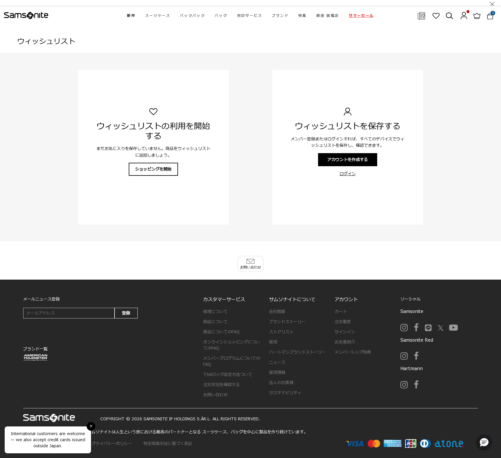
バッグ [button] (221, 15)
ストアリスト (281, 332)
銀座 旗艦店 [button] (327, 15)
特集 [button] (302, 15)
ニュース (277, 362)
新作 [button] (131, 15)
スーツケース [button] (157, 15)
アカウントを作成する (347, 160)
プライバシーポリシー (111, 444)
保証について (215, 322)
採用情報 (277, 373)
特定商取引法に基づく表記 (168, 444)
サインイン (345, 332)
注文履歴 (343, 322)
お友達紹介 (345, 342)
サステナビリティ (285, 393)
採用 (273, 342)
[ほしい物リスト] (436, 15)
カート (341, 312)
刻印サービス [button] (249, 15)
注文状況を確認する (221, 385)
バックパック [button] (192, 15)
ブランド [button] (280, 15)
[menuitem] (131, 15)
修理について (215, 312)
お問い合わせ (215, 395)
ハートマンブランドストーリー (297, 352)
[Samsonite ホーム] (26, 15)
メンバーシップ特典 (353, 352)
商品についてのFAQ (221, 332)
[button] (361, 15)
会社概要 (277, 312)
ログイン (348, 174)
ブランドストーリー (287, 322)
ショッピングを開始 (153, 169)
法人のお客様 (281, 383)
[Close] (492, 2)
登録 (126, 313)
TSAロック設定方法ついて (227, 375)
